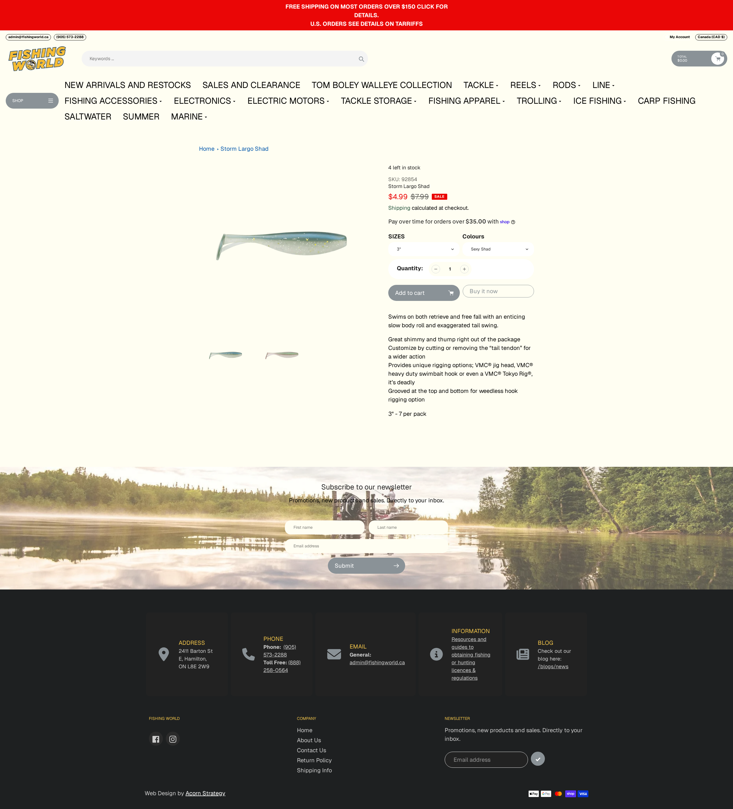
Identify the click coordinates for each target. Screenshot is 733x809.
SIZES (396, 236)
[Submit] (538, 759)
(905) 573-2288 (70, 37)
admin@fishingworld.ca (28, 37)
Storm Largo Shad (244, 148)
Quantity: (410, 268)
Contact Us (311, 750)
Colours (473, 236)
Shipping (399, 207)
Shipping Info (314, 770)
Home (206, 148)
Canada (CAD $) (711, 37)
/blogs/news (553, 666)
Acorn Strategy (205, 793)
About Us (309, 740)
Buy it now (484, 291)
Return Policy (314, 760)
